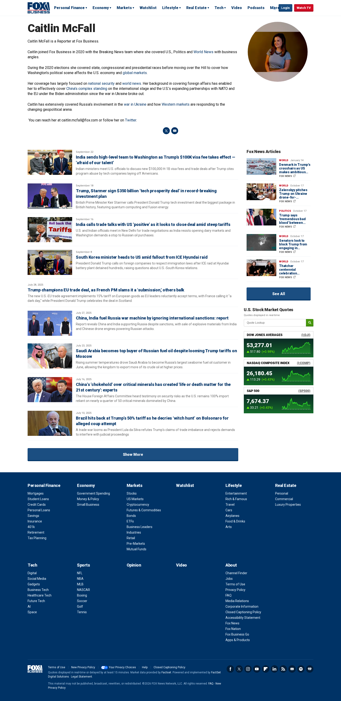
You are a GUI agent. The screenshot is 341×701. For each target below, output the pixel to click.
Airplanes (232, 516)
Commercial (284, 499)
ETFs (130, 521)
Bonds (131, 516)
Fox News (232, 623)
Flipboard (265, 669)
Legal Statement (81, 676)
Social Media (37, 578)
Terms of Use (235, 584)
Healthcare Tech (39, 595)
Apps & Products (237, 640)
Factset (166, 672)
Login (285, 8)
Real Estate (196, 8)
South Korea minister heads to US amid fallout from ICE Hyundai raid (141, 257)
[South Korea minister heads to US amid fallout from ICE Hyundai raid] (50, 262)
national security (101, 83)
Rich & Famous (236, 499)
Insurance (35, 521)
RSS (283, 669)
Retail (131, 538)
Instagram (248, 669)
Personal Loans (39, 510)
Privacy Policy (235, 590)
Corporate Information (241, 606)
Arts (228, 527)
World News (203, 52)
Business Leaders (139, 527)
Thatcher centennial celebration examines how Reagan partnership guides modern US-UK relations (294, 269)
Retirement (36, 532)
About (231, 565)
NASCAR (83, 590)
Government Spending (93, 493)
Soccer (82, 601)
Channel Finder (236, 573)
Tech (219, 8)
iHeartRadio (309, 669)
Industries (134, 532)
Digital (32, 573)
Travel (230, 504)
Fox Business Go (237, 634)
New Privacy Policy (83, 667)
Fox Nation (233, 629)
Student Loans (38, 499)
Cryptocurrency (138, 504)
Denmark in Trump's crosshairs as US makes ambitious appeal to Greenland (294, 168)
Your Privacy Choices (122, 667)
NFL (79, 573)
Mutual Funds (136, 549)
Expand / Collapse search (274, 8)
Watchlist (148, 8)
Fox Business (39, 7)
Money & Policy (88, 499)
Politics (285, 210)
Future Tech (36, 601)
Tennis (82, 612)
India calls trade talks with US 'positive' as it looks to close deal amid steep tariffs (153, 224)
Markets (124, 8)
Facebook (230, 669)
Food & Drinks (235, 521)
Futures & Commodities (144, 510)
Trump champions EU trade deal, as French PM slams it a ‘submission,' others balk (106, 289)
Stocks (132, 493)
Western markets (176, 104)
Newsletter (292, 669)
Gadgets (34, 584)
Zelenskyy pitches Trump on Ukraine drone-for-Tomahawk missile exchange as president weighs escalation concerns (293, 193)
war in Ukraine (135, 104)
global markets (135, 73)
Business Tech (38, 590)
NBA (80, 578)
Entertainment (236, 493)
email (174, 130)
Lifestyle (170, 8)
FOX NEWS (286, 176)
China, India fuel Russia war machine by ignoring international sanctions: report (152, 318)
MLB (80, 584)
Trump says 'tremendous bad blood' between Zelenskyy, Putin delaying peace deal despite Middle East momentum (294, 219)
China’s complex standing (86, 88)
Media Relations (237, 601)
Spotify (301, 669)
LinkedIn (274, 669)
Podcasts (256, 8)
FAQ (228, 595)
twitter (166, 130)
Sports (83, 565)
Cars (228, 510)
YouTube (257, 669)
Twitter (130, 120)
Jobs (229, 578)
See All (278, 294)
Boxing (82, 595)
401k (31, 527)
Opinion (134, 565)
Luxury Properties (288, 504)
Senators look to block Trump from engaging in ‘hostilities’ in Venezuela (293, 244)
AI (29, 606)
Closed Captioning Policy (243, 612)
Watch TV (304, 8)
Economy (101, 8)
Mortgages (36, 493)
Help (145, 667)
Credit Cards (37, 504)
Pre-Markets (136, 543)
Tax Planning (37, 538)
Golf (80, 606)
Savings (33, 516)
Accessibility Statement (242, 617)
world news (131, 83)
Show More (133, 454)
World (283, 160)
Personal (281, 493)
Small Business (88, 504)
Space (32, 612)
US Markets (135, 499)
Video (236, 8)
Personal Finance (69, 8)
